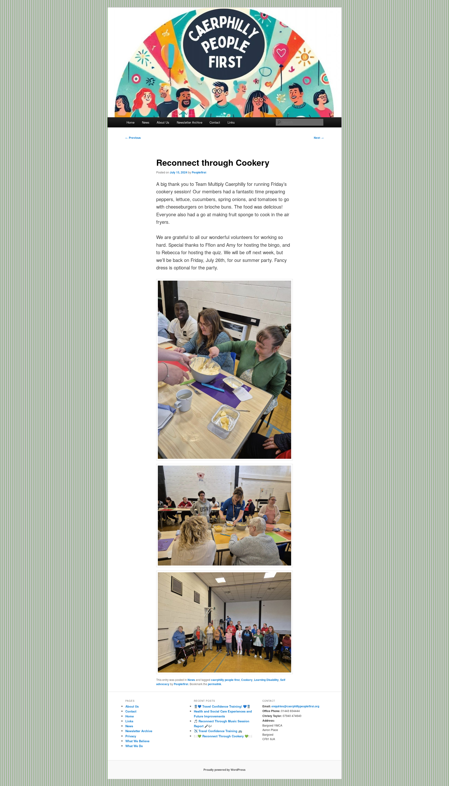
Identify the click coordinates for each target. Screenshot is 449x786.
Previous (133, 138)
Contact (215, 122)
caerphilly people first (225, 680)
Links (231, 122)
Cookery (247, 680)
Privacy (130, 736)
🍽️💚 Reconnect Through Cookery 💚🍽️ (223, 736)
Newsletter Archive (189, 122)
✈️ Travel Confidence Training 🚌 (218, 731)
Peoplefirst (199, 172)
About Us (163, 122)
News (145, 122)
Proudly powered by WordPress (224, 770)
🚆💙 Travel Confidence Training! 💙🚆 (222, 706)
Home (130, 122)
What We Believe (137, 741)
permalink (214, 684)
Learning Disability (266, 680)
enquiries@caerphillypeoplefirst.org (295, 706)
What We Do (134, 746)
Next (319, 138)
